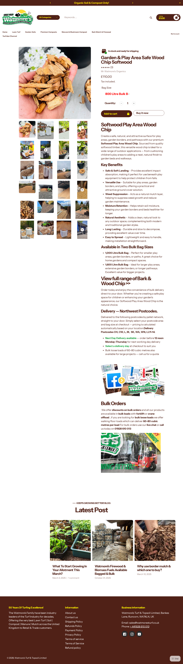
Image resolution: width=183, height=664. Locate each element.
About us (70, 612)
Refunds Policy (73, 626)
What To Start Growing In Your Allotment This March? (35, 570)
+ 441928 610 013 (139, 626)
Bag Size (106, 87)
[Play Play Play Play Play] (55, 83)
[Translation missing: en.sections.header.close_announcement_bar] (180, 3)
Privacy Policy (73, 634)
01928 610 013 (123, 428)
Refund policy (73, 647)
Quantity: (110, 103)
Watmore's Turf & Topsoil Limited (30, 658)
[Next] (132, 3)
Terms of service (74, 639)
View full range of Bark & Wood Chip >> (126, 280)
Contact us (71, 617)
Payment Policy (74, 630)
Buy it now (142, 112)
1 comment (39, 578)
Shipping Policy (74, 621)
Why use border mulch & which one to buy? (119, 568)
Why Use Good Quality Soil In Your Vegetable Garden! (160, 570)
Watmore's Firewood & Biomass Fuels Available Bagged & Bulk (76, 570)
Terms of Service (74, 643)
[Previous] (50, 3)
